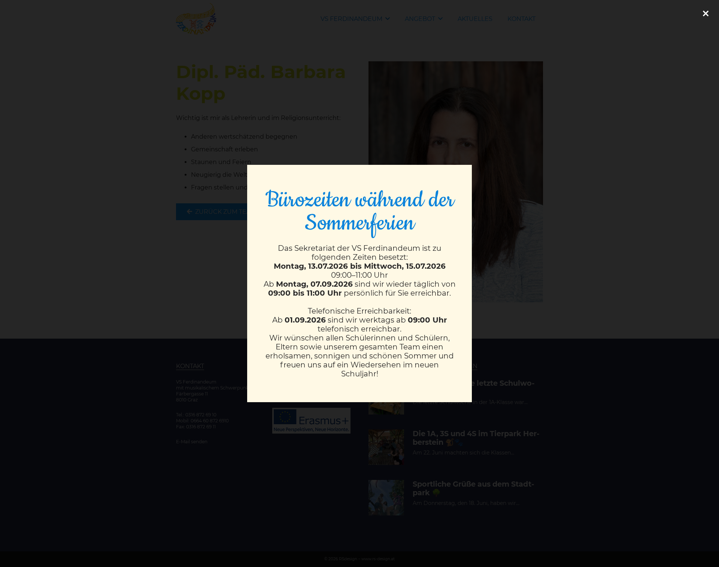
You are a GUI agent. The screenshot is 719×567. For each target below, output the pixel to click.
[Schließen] (705, 13)
